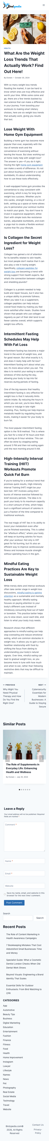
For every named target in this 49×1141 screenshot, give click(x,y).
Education (8, 1027)
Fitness (6, 1044)
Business (7, 1018)
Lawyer (6, 1066)
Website (9, 886)
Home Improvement (13, 1057)
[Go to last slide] (7, 758)
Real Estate (8, 1092)
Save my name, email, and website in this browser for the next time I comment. (25, 894)
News (6, 1079)
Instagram (8, 1062)
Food (5, 1049)
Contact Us (38, 1125)
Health (7, 48)
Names (6, 1074)
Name (9, 861)
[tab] (19, 789)
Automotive (9, 1010)
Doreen (9, 78)
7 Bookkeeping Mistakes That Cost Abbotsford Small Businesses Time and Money (24, 949)
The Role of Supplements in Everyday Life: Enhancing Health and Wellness (22, 768)
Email (8, 873)
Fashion (7, 1036)
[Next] (41, 758)
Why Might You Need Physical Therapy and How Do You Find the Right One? (12, 694)
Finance (7, 1040)
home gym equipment (32, 165)
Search (6, 913)
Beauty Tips (9, 1014)
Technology (9, 1100)
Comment (11, 824)
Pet (4, 1083)
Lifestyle (7, 1070)
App (5, 1005)
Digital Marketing (11, 1023)
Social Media (9, 1096)
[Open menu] (43, 5)
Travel (6, 1105)
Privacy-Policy (38, 1131)
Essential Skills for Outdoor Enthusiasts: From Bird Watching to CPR (24, 989)
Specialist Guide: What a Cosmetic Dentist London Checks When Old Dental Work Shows (23, 964)
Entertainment (10, 1031)
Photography (9, 1087)
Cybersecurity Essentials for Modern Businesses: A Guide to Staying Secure (37, 696)
